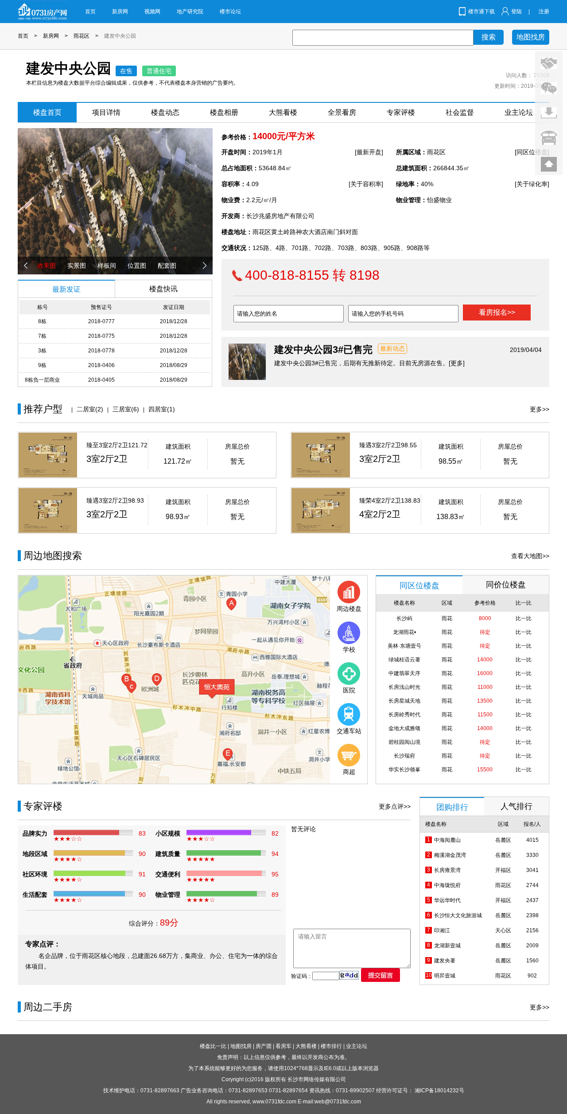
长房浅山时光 (404, 687)
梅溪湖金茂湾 (450, 855)
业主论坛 (519, 112)
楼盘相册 (224, 112)
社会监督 (460, 112)
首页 (90, 11)
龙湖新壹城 (447, 945)
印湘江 (442, 930)
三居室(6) (126, 409)
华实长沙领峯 (404, 769)
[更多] (457, 363)
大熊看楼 (283, 112)
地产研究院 (190, 11)
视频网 (152, 11)
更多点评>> (395, 806)
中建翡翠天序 (404, 673)
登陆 (516, 11)
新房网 (120, 11)
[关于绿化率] (532, 184)
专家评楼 (401, 112)
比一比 (524, 618)
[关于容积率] (366, 184)
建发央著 (444, 961)
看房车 (283, 1046)
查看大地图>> (530, 555)
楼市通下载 (481, 11)
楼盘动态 (165, 112)
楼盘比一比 (213, 1046)
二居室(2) (90, 409)
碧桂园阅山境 (404, 742)
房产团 (264, 1046)
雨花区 (81, 36)
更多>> (539, 409)
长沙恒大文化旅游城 (458, 915)
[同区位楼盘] (532, 152)
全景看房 (342, 112)
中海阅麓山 (447, 840)
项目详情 (106, 112)
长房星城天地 (404, 701)
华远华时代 (447, 900)
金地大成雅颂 (404, 728)
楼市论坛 (230, 11)
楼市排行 (331, 1046)
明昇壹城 (444, 976)
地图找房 (531, 37)
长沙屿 (404, 618)
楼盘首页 (47, 112)
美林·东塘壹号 (404, 646)
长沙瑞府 (404, 756)
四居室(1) (161, 409)
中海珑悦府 (447, 885)
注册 (544, 11)
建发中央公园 (120, 36)
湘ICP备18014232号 (439, 1090)
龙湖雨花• (404, 632)
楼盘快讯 (163, 289)
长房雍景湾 (447, 870)
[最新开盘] (369, 152)
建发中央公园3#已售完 (323, 349)
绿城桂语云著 (404, 660)
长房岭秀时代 (404, 714)
